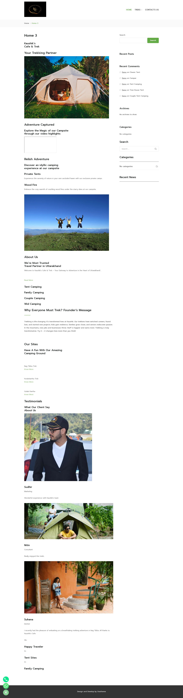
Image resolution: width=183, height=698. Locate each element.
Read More (28, 280)
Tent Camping (136, 84)
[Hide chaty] (6, 692)
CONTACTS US (152, 9)
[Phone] (6, 679)
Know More (28, 369)
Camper (133, 78)
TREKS (137, 9)
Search (122, 35)
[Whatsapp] (6, 686)
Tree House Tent (137, 90)
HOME (129, 9)
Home (26, 23)
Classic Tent (135, 72)
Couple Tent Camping (139, 96)
